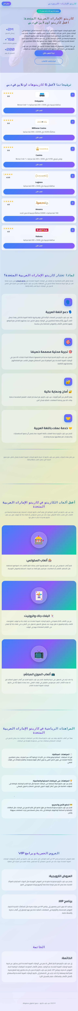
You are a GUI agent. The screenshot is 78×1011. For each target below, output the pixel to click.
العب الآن (39, 110)
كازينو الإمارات (20, 280)
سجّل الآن (6, 3)
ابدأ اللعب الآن (49, 53)
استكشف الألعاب (49, 61)
